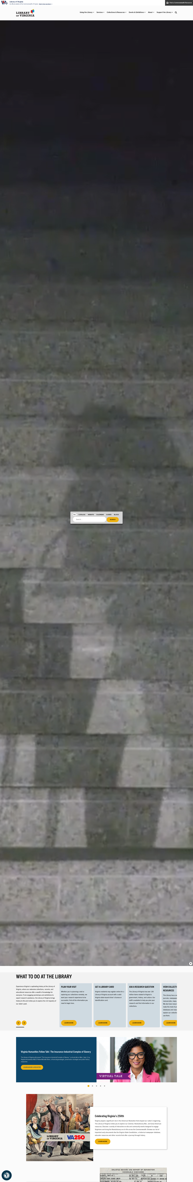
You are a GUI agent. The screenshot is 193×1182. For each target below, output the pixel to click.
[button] (86, 13)
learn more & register (32, 1067)
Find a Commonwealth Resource (181, 2)
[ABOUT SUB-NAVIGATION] (154, 12)
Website (91, 514)
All (74, 514)
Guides (108, 514)
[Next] (24, 1023)
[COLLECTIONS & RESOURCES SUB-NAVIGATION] (126, 12)
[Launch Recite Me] (7, 1175)
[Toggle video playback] (190, 963)
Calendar (100, 514)
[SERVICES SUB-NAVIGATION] (104, 12)
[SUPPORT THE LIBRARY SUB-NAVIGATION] (172, 12)
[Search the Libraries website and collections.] (176, 12)
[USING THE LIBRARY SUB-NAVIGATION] (93, 12)
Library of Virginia (16, 2)
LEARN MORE (102, 1023)
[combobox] (89, 519)
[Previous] (18, 1023)
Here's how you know (45, 4)
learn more (68, 1023)
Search (112, 519)
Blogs (116, 514)
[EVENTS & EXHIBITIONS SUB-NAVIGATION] (145, 12)
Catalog (82, 514)
